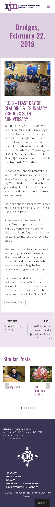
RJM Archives (13, 476)
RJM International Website (22, 487)
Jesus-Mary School (15, 302)
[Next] (48, 386)
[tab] (22, 408)
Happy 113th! (13, 387)
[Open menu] (48, 6)
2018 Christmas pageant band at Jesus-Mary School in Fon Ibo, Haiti (41, 330)
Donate (10, 480)
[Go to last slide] (7, 386)
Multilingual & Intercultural (24, 483)
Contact (11, 473)
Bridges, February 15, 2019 (13, 326)
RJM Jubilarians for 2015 (39, 390)
